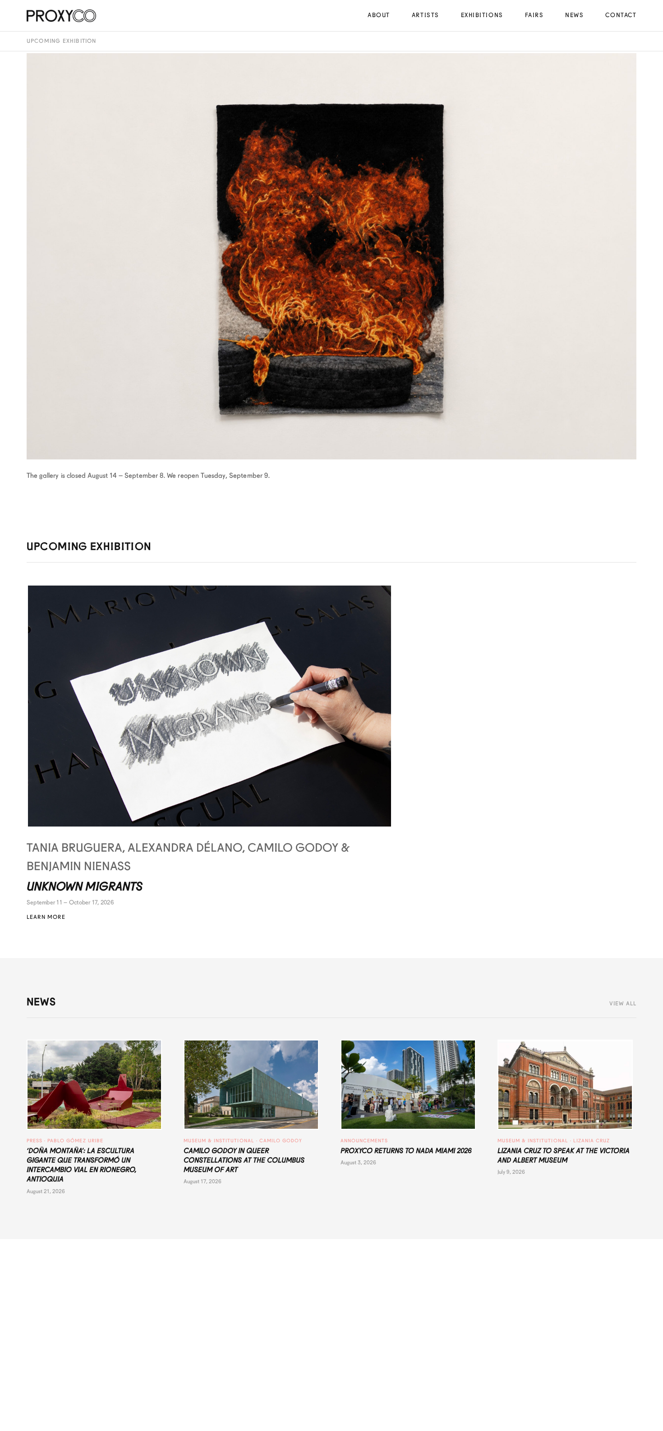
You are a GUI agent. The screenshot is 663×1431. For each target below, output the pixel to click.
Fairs (534, 15)
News (574, 15)
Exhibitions (482, 15)
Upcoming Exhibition (62, 41)
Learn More (46, 917)
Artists (425, 15)
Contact (620, 15)
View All (623, 1003)
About (379, 15)
